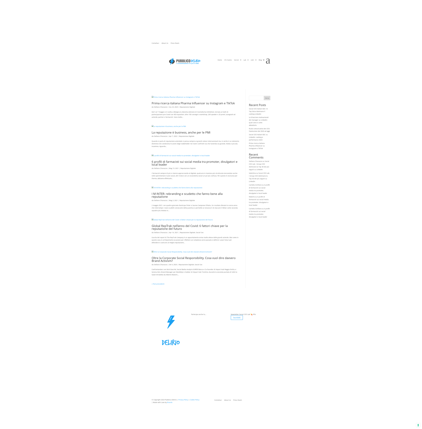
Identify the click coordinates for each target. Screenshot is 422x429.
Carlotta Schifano (255, 185)
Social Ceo (199, 232)
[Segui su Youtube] (194, 44)
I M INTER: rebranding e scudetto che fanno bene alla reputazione (187, 195)
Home (220, 60)
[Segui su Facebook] (181, 44)
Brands (169, 402)
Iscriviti (236, 317)
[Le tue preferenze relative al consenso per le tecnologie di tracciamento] (418, 425)
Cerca (267, 98)
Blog (260, 60)
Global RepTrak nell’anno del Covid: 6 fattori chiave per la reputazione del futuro (190, 227)
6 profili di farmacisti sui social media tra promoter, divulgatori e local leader (194, 163)
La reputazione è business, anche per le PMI (181, 132)
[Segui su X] (185, 44)
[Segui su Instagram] (190, 44)
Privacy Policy (183, 400)
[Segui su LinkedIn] (198, 44)
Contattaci (155, 43)
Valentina (252, 173)
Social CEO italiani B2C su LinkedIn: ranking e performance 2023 (258, 137)
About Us (165, 43)
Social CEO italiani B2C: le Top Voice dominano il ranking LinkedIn (258, 111)
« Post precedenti (158, 284)
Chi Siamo (228, 60)
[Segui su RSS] (203, 44)
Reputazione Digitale (187, 107)
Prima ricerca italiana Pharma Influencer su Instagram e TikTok (194, 103)
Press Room (175, 43)
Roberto (252, 197)
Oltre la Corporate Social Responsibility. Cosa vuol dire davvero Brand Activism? (194, 259)
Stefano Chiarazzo (160, 107)
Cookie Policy (194, 400)
